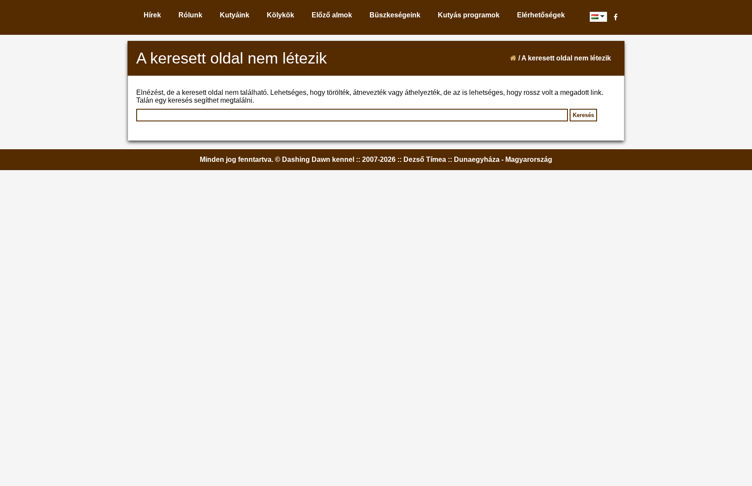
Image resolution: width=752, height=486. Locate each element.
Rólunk (190, 15)
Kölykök (280, 15)
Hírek (152, 15)
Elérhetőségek (541, 15)
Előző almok (332, 15)
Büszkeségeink (394, 15)
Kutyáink (234, 15)
